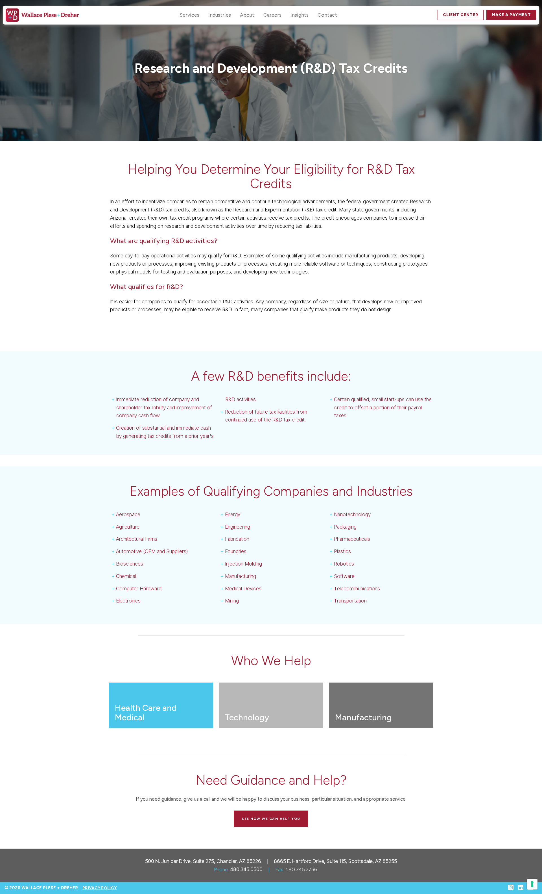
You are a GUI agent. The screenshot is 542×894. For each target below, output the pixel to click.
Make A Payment (511, 14)
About (247, 15)
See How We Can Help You (271, 819)
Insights (299, 15)
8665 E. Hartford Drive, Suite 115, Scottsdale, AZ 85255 (335, 861)
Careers (272, 15)
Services (189, 15)
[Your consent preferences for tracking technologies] (532, 884)
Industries (219, 15)
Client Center (460, 14)
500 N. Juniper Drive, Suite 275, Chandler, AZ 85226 (203, 861)
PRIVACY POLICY (99, 888)
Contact (327, 15)
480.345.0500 (246, 869)
